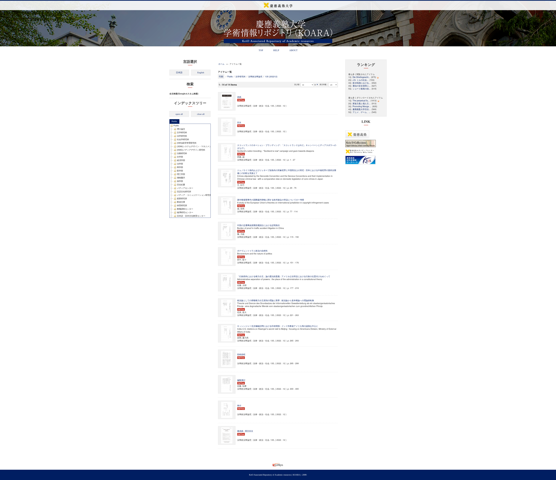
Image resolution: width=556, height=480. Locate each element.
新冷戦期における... (362, 82)
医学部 (180, 171)
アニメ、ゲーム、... (362, 112)
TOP (261, 50)
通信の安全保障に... (362, 85)
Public (174, 121)
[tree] (190, 171)
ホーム (221, 63)
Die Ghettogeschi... (361, 77)
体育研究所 (182, 205)
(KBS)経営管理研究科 (186, 143)
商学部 (180, 167)
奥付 (239, 405)
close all (200, 114)
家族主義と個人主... (362, 103)
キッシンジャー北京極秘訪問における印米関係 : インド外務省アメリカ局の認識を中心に (277, 325)
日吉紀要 (181, 184)
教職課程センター (185, 209)
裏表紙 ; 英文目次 (245, 430)
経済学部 (181, 160)
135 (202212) (271, 76)
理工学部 (181, 174)
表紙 (239, 96)
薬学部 (180, 181)
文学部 (180, 157)
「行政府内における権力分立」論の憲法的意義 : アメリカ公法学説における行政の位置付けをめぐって (283, 276)
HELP (276, 50)
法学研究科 (182, 136)
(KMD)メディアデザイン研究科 (191, 150)
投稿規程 (241, 354)
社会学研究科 (183, 139)
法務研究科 (182, 153)
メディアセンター (185, 188)
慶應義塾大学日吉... (362, 109)
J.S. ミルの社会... (360, 79)
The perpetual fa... (361, 100)
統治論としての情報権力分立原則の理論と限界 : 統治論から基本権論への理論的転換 (275, 300)
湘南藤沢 (181, 178)
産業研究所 (182, 198)
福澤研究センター (185, 212)
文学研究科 (182, 132)
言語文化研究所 (184, 191)
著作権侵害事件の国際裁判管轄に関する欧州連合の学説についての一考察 (270, 199)
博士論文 (181, 129)
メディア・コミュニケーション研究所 (194, 195)
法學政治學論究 (255, 76)
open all (179, 114)
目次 (239, 122)
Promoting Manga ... (362, 106)
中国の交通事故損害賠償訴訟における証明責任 (258, 225)
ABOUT (293, 50)
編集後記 (241, 379)
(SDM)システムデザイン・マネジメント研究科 (198, 146)
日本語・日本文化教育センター (191, 216)
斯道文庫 (181, 202)
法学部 (180, 164)
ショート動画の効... (362, 88)
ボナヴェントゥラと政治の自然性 (252, 250)
